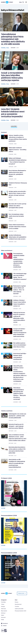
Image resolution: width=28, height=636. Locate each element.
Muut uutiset (4, 611)
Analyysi (3, 606)
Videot (2, 615)
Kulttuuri (3, 613)
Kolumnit (3, 617)
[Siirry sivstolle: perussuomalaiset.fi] (7, 630)
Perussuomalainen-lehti (20, 611)
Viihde (2, 619)
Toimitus (17, 606)
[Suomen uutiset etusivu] (7, 2)
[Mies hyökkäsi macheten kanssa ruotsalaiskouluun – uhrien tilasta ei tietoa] (7, 346)
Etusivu (16, 602)
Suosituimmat (18, 604)
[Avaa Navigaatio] (26, 2)
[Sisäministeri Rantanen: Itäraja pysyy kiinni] (4, 185)
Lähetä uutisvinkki (19, 608)
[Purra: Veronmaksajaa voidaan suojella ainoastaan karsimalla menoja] (4, 217)
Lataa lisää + (14, 126)
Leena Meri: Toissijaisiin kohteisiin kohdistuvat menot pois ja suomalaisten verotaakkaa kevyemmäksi (13, 113)
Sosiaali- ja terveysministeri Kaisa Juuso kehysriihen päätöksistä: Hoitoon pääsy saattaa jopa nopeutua (12, 76)
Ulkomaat (3, 608)
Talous (7, 47)
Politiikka (3, 47)
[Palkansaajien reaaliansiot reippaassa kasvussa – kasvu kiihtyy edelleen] (4, 151)
